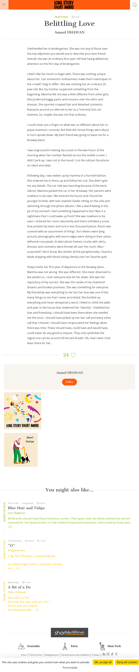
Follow (69, 382)
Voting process (51, 654)
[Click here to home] (69, 632)
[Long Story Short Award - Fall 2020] (22, 410)
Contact (96, 654)
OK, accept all (103, 662)
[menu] (4, 4)
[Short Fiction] (21, 450)
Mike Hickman (17, 592)
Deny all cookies (127, 662)
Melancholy (13, 582)
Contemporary (15, 540)
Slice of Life (13, 503)
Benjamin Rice (16, 550)
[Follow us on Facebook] (116, 654)
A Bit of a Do (19, 587)
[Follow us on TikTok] (112, 654)
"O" (11, 545)
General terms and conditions (75, 654)
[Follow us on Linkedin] (104, 654)
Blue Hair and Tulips (26, 508)
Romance (29, 540)
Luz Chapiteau (16, 512)
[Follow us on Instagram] (108, 654)
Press (23, 654)
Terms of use (35, 654)
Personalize (70, 667)
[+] (10, 526)
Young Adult (27, 503)
